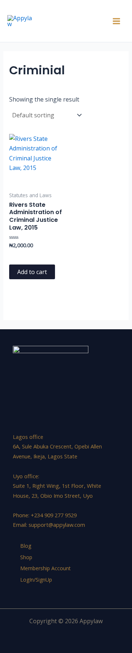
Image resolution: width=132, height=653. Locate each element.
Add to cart (32, 272)
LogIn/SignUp (36, 579)
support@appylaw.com (57, 524)
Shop (26, 557)
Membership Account (45, 568)
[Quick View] (22, 256)
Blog (25, 545)
